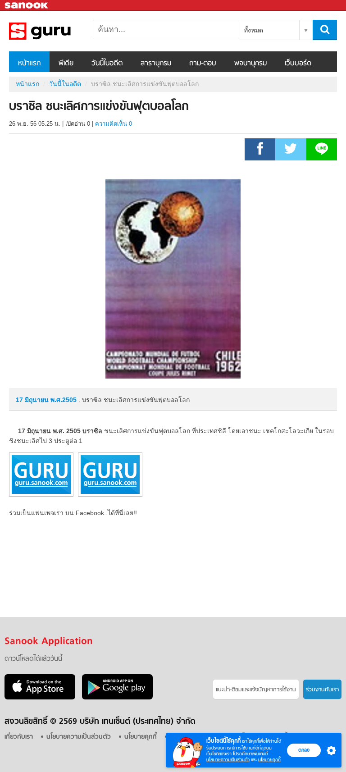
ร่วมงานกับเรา (322, 689)
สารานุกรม (156, 63)
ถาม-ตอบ (202, 63)
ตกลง (304, 750)
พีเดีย (66, 63)
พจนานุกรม (250, 63)
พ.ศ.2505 (63, 399)
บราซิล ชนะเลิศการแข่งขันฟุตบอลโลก (56, 31)
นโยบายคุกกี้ (269, 759)
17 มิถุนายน (33, 399)
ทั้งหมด (253, 30)
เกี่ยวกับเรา (19, 737)
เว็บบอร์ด (298, 63)
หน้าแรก (29, 63)
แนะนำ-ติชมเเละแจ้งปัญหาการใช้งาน (256, 689)
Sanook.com (27, 5)
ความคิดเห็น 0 (113, 123)
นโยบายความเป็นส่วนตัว (228, 759)
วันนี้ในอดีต (107, 63)
